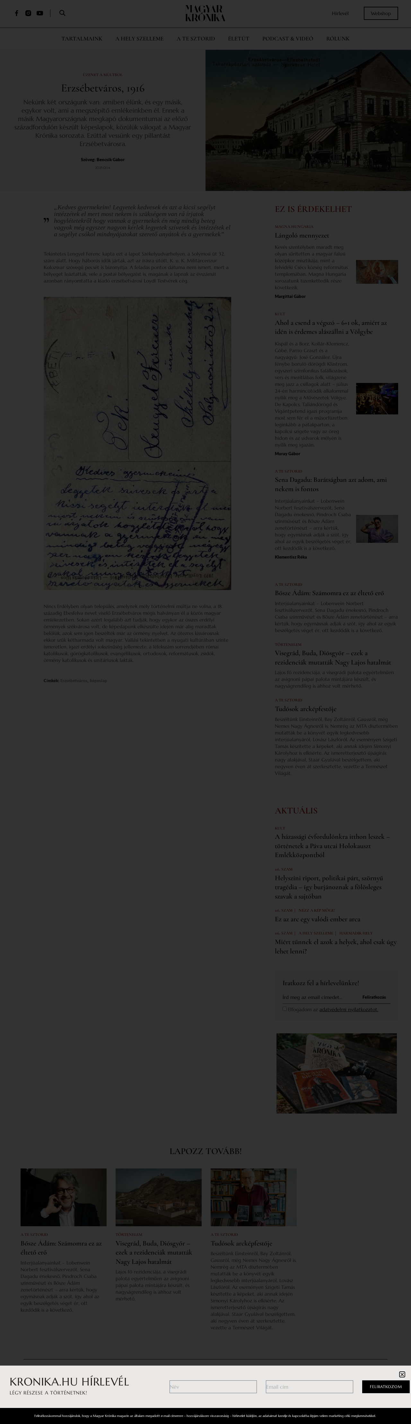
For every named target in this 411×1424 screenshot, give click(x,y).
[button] (402, 1374)
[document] (205, 712)
